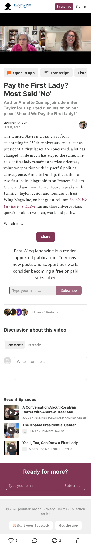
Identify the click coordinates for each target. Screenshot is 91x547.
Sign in (81, 6)
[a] (11, 412)
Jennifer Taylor (15, 122)
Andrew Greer (75, 417)
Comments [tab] (15, 345)
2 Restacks (51, 312)
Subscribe (64, 6)
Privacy (49, 509)
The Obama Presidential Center (49, 425)
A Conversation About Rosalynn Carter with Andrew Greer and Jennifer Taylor (49, 409)
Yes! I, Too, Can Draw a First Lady (50, 443)
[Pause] (5, 59)
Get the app (68, 525)
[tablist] (24, 344)
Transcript (60, 72)
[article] (45, 412)
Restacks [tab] (34, 345)
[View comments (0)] (35, 540)
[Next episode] (15, 59)
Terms (62, 509)
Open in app (24, 72)
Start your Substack (33, 525)
